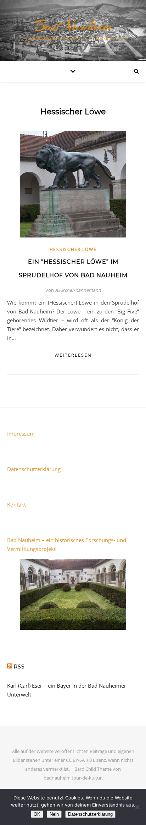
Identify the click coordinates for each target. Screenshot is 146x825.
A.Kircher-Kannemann (78, 290)
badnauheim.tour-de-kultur (73, 778)
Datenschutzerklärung (34, 468)
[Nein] (137, 806)
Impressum (21, 433)
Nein (54, 814)
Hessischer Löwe (73, 249)
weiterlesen (73, 355)
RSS (19, 666)
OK (37, 814)
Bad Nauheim (73, 26)
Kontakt (16, 504)
